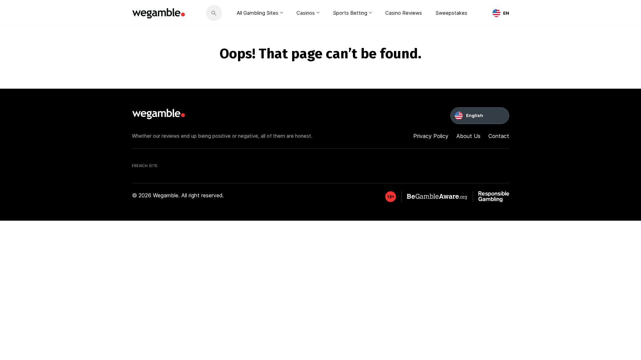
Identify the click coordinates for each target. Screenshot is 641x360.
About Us (468, 136)
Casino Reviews (403, 13)
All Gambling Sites (257, 13)
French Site (145, 165)
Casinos (305, 13)
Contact (498, 136)
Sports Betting (350, 13)
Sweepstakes (451, 13)
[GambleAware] (390, 196)
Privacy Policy (430, 136)
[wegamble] (159, 13)
